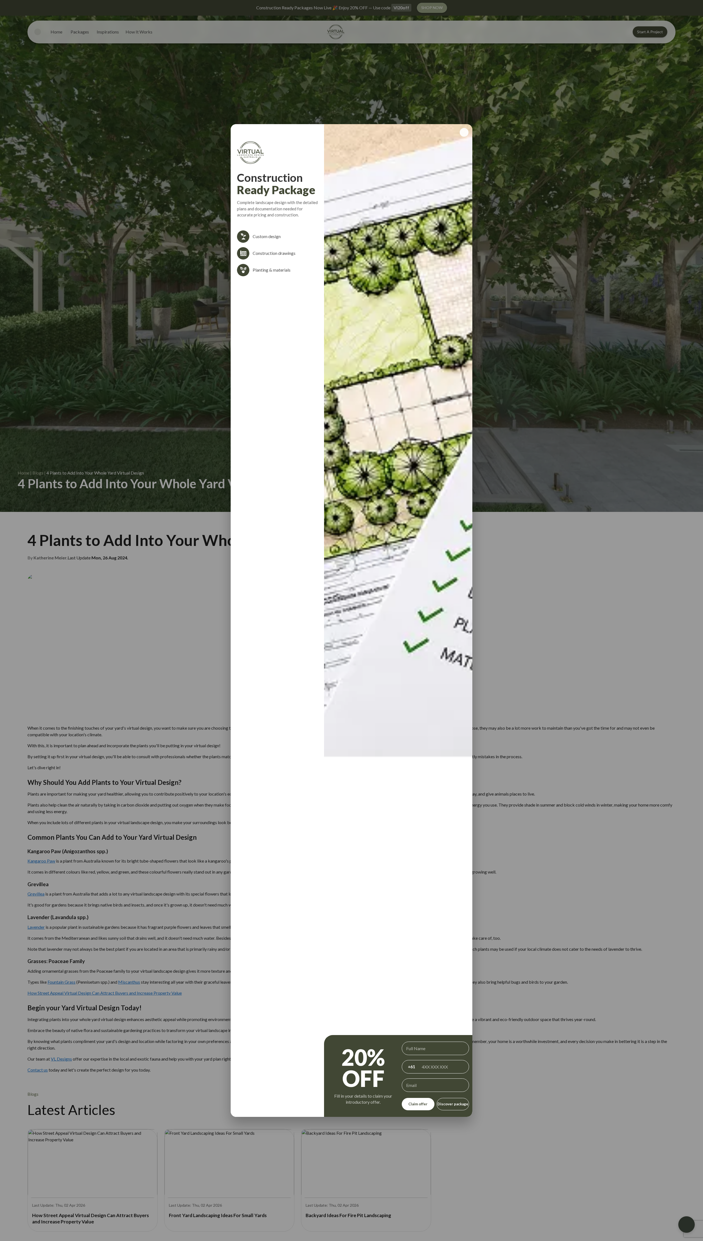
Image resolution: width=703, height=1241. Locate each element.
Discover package (452, 1104)
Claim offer (418, 1104)
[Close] (464, 132)
